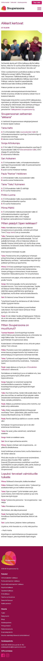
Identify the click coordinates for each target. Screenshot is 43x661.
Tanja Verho (10, 232)
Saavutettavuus (7, 600)
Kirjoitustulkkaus (7, 587)
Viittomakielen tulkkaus (9, 578)
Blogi (3, 619)
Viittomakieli (5, 2)
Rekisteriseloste (7, 629)
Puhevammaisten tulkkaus (10, 581)
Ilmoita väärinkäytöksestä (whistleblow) (15, 635)
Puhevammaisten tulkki (27, 150)
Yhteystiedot (6, 626)
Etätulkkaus (5, 594)
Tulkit (3, 613)
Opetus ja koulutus (8, 597)
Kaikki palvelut (6, 603)
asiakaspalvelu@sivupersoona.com (13, 647)
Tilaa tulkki (36, 2)
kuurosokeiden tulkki (28, 132)
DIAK (8, 267)
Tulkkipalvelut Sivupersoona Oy (22, 109)
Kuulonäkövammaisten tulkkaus (12, 584)
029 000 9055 (6, 645)
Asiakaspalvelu (22, 2)
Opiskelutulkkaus (7, 591)
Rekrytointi (5, 616)
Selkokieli (13, 2)
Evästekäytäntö (7, 632)
